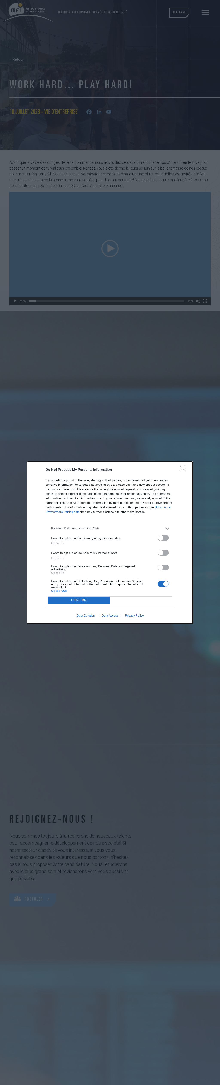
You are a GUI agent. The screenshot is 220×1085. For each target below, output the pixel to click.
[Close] (184, 470)
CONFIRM (79, 600)
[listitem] (110, 528)
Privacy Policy (134, 615)
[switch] (163, 538)
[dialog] (110, 543)
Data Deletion (85, 615)
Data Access (110, 615)
